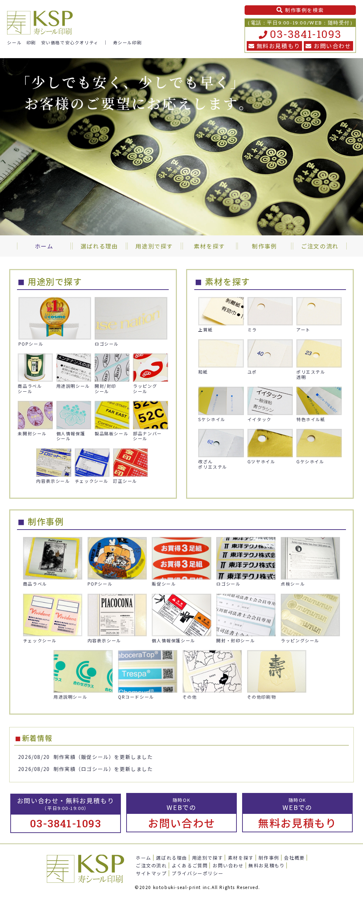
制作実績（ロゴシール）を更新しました (103, 768)
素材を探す (241, 858)
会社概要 (294, 858)
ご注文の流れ (151, 865)
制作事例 (268, 858)
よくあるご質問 (190, 865)
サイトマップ (151, 873)
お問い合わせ (332, 45)
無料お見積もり (278, 45)
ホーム (143, 858)
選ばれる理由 (171, 858)
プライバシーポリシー (197, 873)
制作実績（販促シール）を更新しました (103, 756)
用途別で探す (207, 858)
